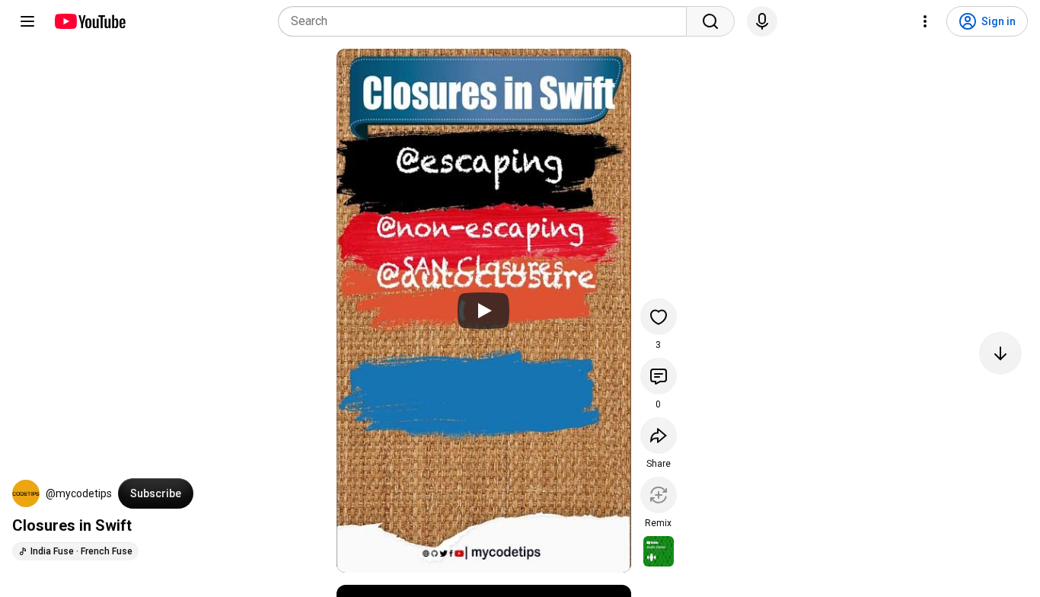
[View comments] (658, 376)
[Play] (483, 310)
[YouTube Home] (89, 21)
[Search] (710, 21)
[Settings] (925, 21)
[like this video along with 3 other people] (658, 316)
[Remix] (658, 495)
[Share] (658, 435)
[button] (26, 493)
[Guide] (27, 21)
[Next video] (1000, 353)
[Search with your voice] (762, 21)
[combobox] (487, 21)
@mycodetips (79, 493)
